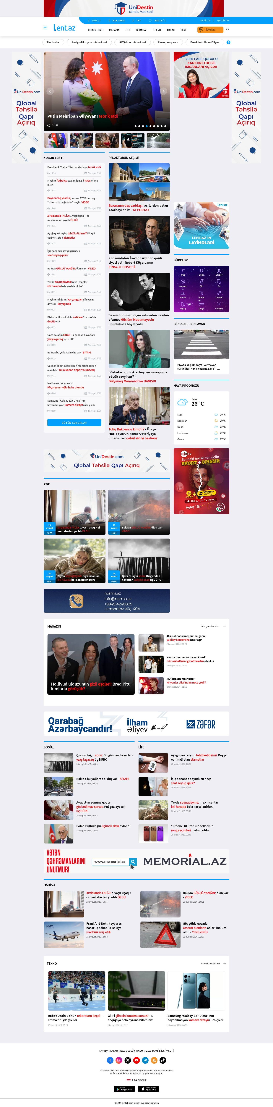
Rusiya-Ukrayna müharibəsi (89, 42)
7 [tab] (158, 126)
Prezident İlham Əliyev (204, 42)
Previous (44, 42)
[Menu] (45, 28)
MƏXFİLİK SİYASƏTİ (163, 1050)
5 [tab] (150, 126)
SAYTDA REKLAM (108, 1050)
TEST (183, 30)
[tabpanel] (107, 91)
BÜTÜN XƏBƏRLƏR (74, 422)
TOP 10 (171, 30)
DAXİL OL (205, 20)
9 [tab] (165, 126)
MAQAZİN (114, 30)
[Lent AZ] (64, 28)
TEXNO (157, 30)
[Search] (227, 29)
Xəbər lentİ (95, 30)
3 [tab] (143, 126)
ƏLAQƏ (123, 1050)
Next (228, 42)
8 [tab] (161, 126)
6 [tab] (154, 126)
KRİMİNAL (141, 30)
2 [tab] (139, 126)
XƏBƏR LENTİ (53, 158)
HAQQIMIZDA (143, 1050)
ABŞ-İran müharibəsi (132, 42)
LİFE (128, 30)
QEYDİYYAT (223, 20)
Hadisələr (53, 42)
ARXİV (131, 1050)
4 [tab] (147, 126)
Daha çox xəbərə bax (210, 626)
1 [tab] (135, 126)
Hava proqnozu (168, 42)
